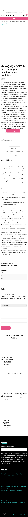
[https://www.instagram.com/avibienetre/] (7, 474)
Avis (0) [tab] (14, 155)
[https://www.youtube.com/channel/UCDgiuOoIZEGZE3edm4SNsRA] (19, 474)
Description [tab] (14, 148)
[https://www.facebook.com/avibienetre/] (3, 474)
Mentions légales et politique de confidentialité (13, 502)
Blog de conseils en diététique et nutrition (11, 490)
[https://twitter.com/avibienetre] (23, 474)
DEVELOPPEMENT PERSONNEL (15, 139)
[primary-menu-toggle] (14, 18)
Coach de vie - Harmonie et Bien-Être (18, 513)
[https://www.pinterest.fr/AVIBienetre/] (11, 474)
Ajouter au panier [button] (7, 353)
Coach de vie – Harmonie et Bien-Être (14, 11)
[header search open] (23, 15)
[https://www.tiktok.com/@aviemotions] (15, 474)
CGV (2, 504)
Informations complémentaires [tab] (14, 151)
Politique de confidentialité (19, 514)
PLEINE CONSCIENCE (6, 140)
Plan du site (4, 500)
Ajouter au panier (13, 131)
